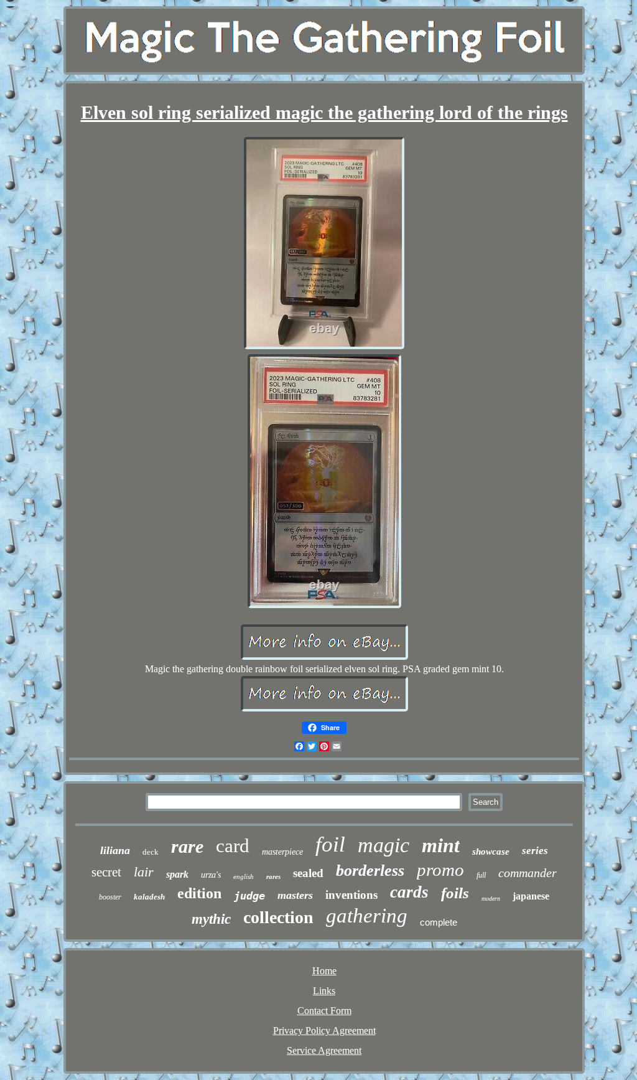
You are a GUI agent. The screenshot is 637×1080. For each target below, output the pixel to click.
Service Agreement (324, 1050)
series (535, 851)
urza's (211, 875)
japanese (531, 896)
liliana (115, 850)
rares (273, 876)
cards (409, 892)
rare (187, 846)
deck (150, 852)
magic (383, 845)
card (232, 846)
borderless (370, 871)
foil (330, 844)
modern (490, 898)
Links (324, 990)
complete (438, 922)
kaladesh (149, 896)
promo (440, 870)
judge (249, 896)
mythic (211, 919)
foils (455, 893)
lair (144, 872)
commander (527, 873)
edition (199, 893)
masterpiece (282, 852)
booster (110, 897)
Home (324, 970)
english (243, 876)
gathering (366, 915)
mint (441, 845)
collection (278, 917)
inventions (351, 894)
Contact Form (324, 1010)
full (481, 875)
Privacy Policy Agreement (324, 1030)
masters (295, 895)
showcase (490, 852)
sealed (308, 873)
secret (106, 872)
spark (177, 874)
